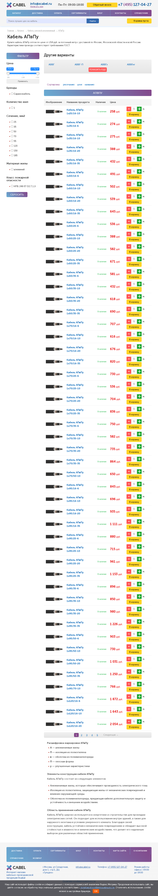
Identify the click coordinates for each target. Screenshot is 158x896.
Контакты (120, 13)
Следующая (110, 735)
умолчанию (69, 84)
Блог (99, 13)
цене (79, 84)
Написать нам (36, 7)
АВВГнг (131, 64)
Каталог (16, 13)
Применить (23, 81)
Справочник (141, 13)
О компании (140, 851)
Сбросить (17, 194)
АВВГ (51, 64)
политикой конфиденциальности (97, 887)
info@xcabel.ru (41, 4)
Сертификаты (78, 13)
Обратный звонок (102, 5)
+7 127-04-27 (135, 4)
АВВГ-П (79, 64)
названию (89, 84)
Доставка (37, 13)
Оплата (58, 13)
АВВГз (104, 64)
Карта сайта (119, 851)
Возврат (37, 858)
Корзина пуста (140, 21)
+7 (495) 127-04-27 (117, 867)
